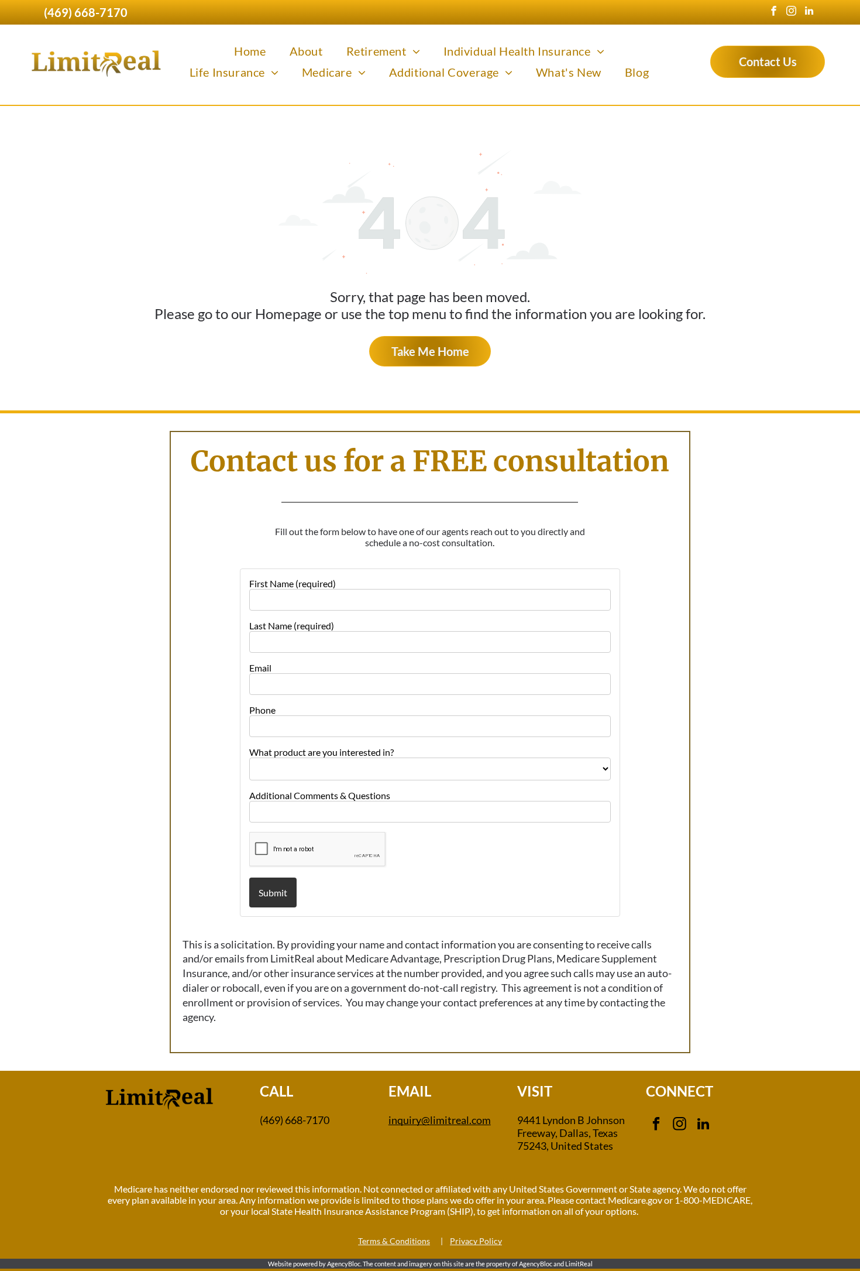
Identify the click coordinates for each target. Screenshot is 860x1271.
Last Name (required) (291, 625)
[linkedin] (808, 12)
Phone (262, 709)
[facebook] (773, 12)
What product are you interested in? (321, 752)
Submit (273, 892)
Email (260, 667)
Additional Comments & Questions (319, 795)
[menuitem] (249, 50)
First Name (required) (292, 583)
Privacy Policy (476, 1241)
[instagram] (791, 12)
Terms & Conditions (394, 1241)
